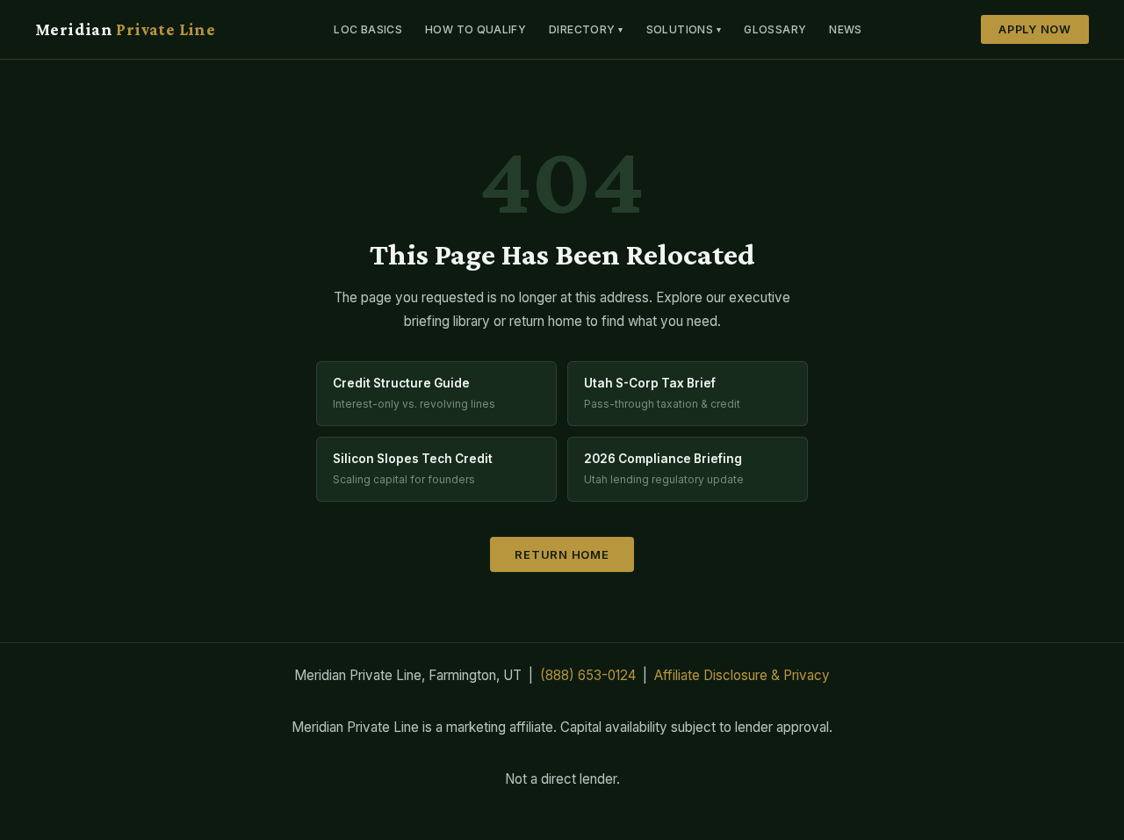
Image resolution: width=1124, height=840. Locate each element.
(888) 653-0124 (588, 675)
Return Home (562, 554)
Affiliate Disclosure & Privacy (742, 675)
